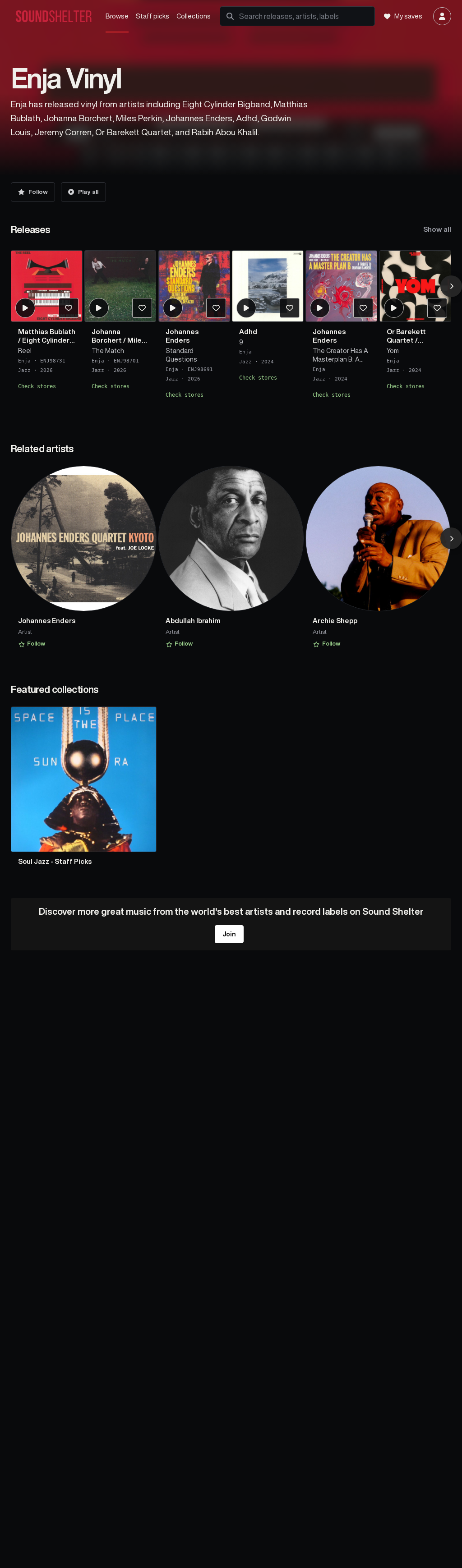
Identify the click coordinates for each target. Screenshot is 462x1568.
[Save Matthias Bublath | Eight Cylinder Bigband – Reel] (68, 308)
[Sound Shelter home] (54, 16)
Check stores (37, 387)
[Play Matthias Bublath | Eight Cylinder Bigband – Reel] (25, 308)
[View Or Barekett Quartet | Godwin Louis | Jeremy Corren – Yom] (415, 286)
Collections (193, 16)
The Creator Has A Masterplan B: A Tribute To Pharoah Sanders (341, 356)
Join (229, 934)
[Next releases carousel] (451, 286)
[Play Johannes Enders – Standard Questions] (172, 308)
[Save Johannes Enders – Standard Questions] (216, 308)
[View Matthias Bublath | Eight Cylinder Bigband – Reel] (46, 286)
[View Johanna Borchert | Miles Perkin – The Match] (120, 286)
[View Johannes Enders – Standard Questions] (194, 286)
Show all (437, 229)
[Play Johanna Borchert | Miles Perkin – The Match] (99, 308)
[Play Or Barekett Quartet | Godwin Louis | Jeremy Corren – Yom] (394, 308)
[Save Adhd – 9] (290, 308)
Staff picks (152, 16)
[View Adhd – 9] (267, 286)
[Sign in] (442, 16)
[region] (231, 329)
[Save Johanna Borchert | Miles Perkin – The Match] (142, 308)
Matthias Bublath (46, 331)
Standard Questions (181, 355)
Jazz (24, 370)
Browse (117, 16)
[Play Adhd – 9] (246, 308)
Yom (393, 351)
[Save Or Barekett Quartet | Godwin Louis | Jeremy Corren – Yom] (437, 308)
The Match (108, 351)
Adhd (248, 331)
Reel (25, 351)
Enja (24, 361)
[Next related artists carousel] (451, 538)
